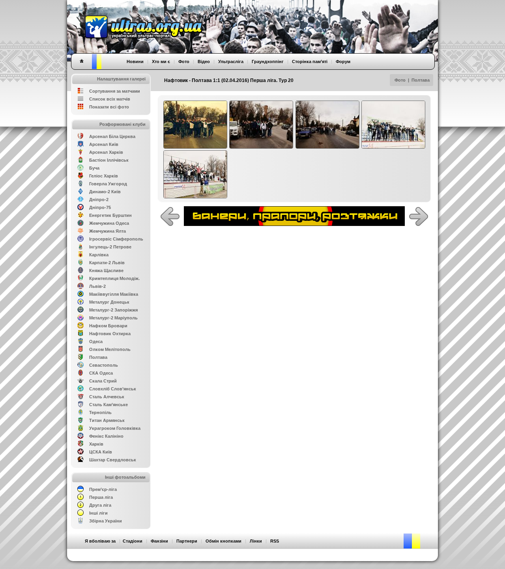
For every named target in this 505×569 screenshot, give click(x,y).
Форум (343, 61)
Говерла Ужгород (108, 183)
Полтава (420, 80)
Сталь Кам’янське (108, 404)
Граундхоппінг (268, 61)
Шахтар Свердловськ (112, 459)
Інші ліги (98, 513)
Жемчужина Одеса (109, 223)
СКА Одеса (101, 373)
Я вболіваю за (100, 541)
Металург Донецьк (109, 302)
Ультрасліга (230, 61)
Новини (135, 61)
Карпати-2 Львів (107, 262)
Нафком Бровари (108, 325)
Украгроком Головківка (114, 428)
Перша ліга (101, 497)
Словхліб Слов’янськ (112, 388)
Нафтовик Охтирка (110, 333)
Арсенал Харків (106, 152)
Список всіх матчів (109, 99)
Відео (204, 61)
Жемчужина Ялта (107, 231)
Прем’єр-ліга (103, 489)
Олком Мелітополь (110, 349)
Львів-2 (97, 286)
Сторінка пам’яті (309, 61)
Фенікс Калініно (106, 436)
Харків (96, 444)
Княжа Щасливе (106, 270)
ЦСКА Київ (100, 452)
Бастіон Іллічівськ (109, 160)
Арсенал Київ (103, 144)
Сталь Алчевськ (106, 396)
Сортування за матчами (114, 91)
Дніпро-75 (100, 207)
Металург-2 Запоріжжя (113, 310)
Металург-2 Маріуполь (113, 317)
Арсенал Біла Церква (112, 136)
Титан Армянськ (107, 420)
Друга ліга (100, 505)
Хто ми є (161, 61)
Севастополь (103, 365)
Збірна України (105, 521)
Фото (400, 80)
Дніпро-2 (98, 199)
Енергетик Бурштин (110, 215)
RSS (274, 541)
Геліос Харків (103, 175)
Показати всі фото (109, 106)
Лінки (256, 541)
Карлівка (98, 254)
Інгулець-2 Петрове (110, 246)
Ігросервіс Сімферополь (116, 239)
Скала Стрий (103, 381)
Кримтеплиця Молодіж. (114, 278)
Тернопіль (100, 412)
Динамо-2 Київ (105, 191)
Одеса (96, 341)
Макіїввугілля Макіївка (113, 294)
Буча (94, 168)
